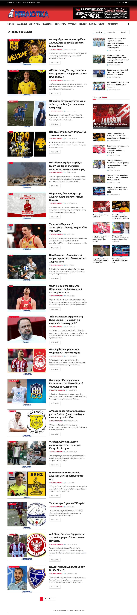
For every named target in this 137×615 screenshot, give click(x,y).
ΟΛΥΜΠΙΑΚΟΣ (22, 24)
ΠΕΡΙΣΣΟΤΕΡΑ (113, 24)
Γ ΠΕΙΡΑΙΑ (12, 503)
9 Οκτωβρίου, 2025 (70, 172)
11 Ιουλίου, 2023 (69, 482)
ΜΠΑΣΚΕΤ (83, 24)
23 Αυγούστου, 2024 (71, 356)
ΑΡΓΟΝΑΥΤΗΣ (13, 70)
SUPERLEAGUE (14, 317)
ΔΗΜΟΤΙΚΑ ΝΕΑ (34, 24)
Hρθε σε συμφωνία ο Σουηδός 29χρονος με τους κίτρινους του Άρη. (66, 476)
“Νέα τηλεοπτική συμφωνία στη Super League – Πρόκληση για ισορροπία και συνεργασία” (66, 320)
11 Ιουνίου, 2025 (69, 296)
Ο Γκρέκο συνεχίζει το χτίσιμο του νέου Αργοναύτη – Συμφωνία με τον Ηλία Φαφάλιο (68, 73)
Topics (38, 3)
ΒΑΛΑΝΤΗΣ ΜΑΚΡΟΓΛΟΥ (58, 390)
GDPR (24, 3)
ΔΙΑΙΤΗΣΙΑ (92, 24)
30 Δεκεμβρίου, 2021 (71, 573)
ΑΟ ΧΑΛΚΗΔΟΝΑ (14, 40)
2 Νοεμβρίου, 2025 (70, 111)
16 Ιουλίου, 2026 (69, 80)
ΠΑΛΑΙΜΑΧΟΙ (72, 24)
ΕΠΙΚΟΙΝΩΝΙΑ (31, 3)
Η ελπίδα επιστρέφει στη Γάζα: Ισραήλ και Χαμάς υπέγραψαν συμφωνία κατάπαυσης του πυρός (67, 166)
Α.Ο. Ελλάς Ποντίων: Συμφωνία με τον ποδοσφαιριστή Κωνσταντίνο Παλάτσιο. (66, 537)
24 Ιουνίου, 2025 (69, 265)
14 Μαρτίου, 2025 (70, 326)
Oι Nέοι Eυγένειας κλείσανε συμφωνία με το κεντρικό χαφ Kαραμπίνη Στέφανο (65, 445)
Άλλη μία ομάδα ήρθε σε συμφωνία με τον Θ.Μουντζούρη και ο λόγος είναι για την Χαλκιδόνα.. (67, 414)
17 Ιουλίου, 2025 (69, 234)
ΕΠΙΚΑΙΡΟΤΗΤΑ (60, 24)
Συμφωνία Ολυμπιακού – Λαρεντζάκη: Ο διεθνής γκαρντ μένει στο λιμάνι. (68, 227)
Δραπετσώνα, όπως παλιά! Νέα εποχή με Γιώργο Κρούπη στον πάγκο (117, 72)
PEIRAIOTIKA (11, 3)
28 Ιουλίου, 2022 (69, 506)
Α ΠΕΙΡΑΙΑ (12, 411)
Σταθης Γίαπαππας (57, 49)
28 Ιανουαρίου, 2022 (71, 544)
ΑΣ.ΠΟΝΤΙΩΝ (13, 101)
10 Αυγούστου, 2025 (71, 203)
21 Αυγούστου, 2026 (101, 127)
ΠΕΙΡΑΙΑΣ (117, 232)
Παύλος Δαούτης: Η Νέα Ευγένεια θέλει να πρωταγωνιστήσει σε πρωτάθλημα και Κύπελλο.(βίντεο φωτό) (117, 43)
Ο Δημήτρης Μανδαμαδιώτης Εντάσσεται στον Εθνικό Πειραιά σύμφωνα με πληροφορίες (66, 383)
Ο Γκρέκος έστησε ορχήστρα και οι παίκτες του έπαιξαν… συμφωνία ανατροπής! (67, 104)
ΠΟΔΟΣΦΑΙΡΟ (47, 24)
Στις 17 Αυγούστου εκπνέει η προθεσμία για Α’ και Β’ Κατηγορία (118, 84)
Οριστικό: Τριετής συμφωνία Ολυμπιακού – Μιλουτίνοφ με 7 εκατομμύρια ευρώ (65, 289)
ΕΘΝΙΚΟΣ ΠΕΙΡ (14, 380)
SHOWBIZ (102, 24)
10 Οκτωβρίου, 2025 (71, 138)
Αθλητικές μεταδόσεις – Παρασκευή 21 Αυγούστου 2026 (117, 190)
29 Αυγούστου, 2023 (71, 452)
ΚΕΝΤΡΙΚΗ (11, 24)
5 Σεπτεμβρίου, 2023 (71, 421)
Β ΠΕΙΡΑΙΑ (12, 442)
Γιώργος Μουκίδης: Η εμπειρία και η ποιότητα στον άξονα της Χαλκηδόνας (118, 136)
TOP (10, 132)
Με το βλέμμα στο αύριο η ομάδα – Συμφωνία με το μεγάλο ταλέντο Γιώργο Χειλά (67, 42)
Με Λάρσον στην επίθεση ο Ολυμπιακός (110, 124)
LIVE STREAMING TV (120, 255)
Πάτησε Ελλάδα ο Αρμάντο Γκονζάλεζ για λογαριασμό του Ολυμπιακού (117, 177)
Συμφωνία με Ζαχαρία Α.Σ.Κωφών (66, 503)
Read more (54, 62)
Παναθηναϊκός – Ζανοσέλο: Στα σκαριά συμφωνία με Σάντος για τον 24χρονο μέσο (67, 258)
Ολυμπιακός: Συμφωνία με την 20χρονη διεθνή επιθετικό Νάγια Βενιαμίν (66, 196)
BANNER (19, 3)
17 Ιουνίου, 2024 (72, 390)
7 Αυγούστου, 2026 (70, 49)
